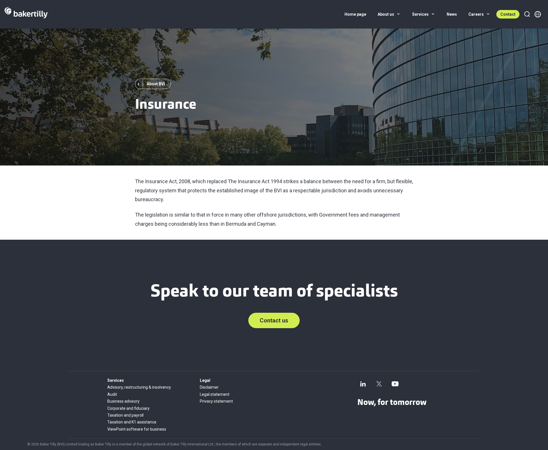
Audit (112, 394)
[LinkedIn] (363, 384)
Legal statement (214, 394)
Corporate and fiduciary (128, 408)
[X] (379, 384)
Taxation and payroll (125, 415)
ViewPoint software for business (136, 429)
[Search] (526, 14)
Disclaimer (209, 387)
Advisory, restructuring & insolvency (139, 387)
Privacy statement (216, 401)
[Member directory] (537, 14)
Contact (507, 14)
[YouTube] (395, 384)
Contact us (274, 320)
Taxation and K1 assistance (131, 422)
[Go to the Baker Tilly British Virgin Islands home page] (26, 14)
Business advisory (123, 401)
